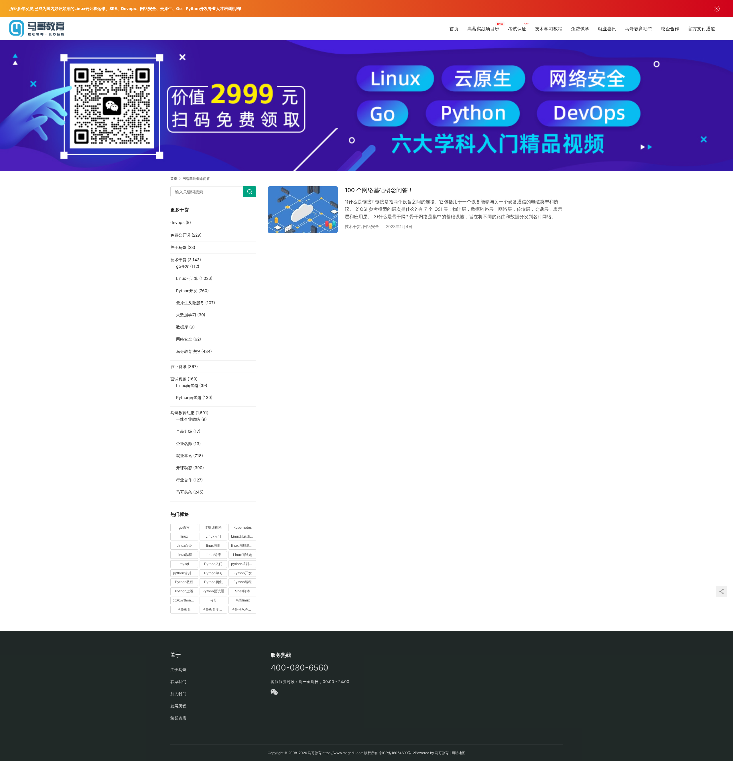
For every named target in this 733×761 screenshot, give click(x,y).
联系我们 (178, 681)
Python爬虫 (213, 582)
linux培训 (213, 545)
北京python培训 (185, 600)
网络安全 (371, 226)
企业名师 (184, 443)
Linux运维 (213, 554)
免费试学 (580, 29)
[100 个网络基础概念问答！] (303, 209)
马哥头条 (184, 491)
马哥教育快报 (188, 351)
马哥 (213, 600)
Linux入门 (213, 536)
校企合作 (670, 29)
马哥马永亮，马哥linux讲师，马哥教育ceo (243, 609)
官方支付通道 (701, 29)
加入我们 (178, 693)
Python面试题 (188, 397)
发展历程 (178, 705)
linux (184, 536)
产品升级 (184, 431)
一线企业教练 (188, 419)
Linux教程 (184, 554)
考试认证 (517, 29)
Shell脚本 (242, 591)
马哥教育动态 (638, 29)
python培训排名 (185, 573)
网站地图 (458, 753)
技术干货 (353, 226)
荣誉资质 (178, 717)
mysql (184, 564)
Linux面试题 (187, 385)
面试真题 (178, 378)
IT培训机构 (213, 527)
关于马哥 (178, 247)
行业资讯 (178, 366)
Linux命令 (184, 545)
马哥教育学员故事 (214, 609)
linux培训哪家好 (243, 545)
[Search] (249, 191)
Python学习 (213, 573)
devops (177, 222)
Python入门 (213, 564)
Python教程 (184, 582)
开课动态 (184, 467)
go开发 (182, 266)
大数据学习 (186, 314)
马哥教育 (184, 609)
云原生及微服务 (190, 302)
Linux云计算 (187, 278)
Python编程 (242, 582)
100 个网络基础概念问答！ (379, 190)
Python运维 (184, 591)
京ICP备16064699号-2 (397, 753)
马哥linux (242, 600)
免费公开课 (180, 235)
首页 (454, 29)
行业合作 (184, 479)
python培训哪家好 (243, 564)
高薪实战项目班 (483, 29)
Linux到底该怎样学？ (243, 536)
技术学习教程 (548, 29)
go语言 (184, 527)
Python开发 (186, 290)
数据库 (182, 327)
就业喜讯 (607, 29)
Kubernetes (242, 527)
